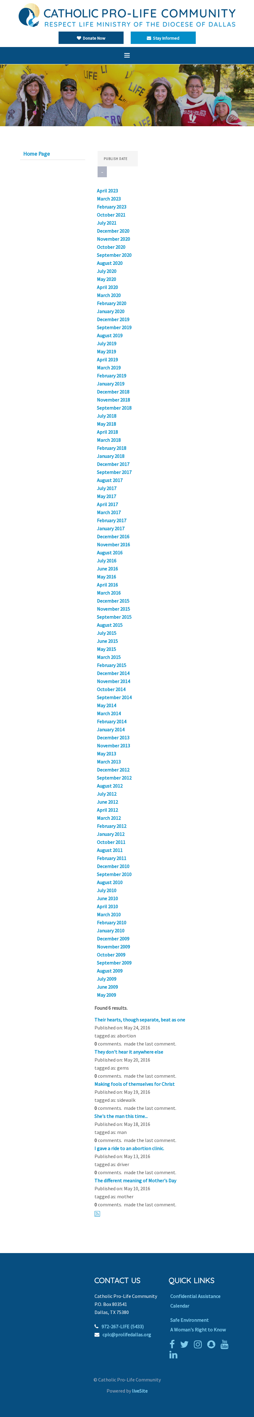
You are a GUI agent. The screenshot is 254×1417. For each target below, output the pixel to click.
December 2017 (113, 464)
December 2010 (113, 866)
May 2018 (106, 424)
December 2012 (113, 769)
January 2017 (111, 528)
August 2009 (110, 971)
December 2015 (113, 601)
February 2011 (111, 858)
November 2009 (113, 946)
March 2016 (109, 593)
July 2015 (106, 633)
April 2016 (107, 585)
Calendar (179, 1306)
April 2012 (107, 810)
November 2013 (113, 745)
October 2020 (111, 247)
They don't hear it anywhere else (128, 1052)
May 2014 (106, 705)
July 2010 (106, 890)
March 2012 (109, 818)
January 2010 (111, 930)
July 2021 (106, 223)
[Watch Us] (226, 1344)
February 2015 (111, 665)
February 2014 (111, 721)
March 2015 (109, 657)
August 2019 (110, 335)
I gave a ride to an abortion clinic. (129, 1148)
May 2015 (106, 649)
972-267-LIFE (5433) (123, 1326)
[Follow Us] (185, 1344)
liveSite (140, 1391)
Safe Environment (189, 1320)
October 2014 (111, 689)
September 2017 (114, 472)
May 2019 (106, 351)
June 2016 (107, 568)
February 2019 (111, 375)
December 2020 (113, 231)
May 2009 (106, 995)
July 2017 (106, 488)
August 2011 (110, 850)
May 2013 (106, 753)
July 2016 (106, 560)
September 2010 (114, 874)
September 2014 (114, 697)
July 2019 (106, 343)
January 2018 (111, 456)
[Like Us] (173, 1344)
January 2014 (111, 729)
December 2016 (113, 536)
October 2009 (111, 954)
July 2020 (106, 271)
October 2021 (111, 215)
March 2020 (109, 295)
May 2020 (106, 279)
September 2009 (114, 963)
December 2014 (113, 673)
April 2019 (107, 359)
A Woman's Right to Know (198, 1329)
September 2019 (114, 327)
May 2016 (106, 576)
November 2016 (113, 544)
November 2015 (113, 609)
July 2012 (106, 794)
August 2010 (110, 882)
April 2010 (107, 906)
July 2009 (106, 979)
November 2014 (113, 681)
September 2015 (114, 617)
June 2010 (107, 898)
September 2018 (114, 408)
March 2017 (109, 512)
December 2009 (113, 938)
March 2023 (109, 198)
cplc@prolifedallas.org (127, 1334)
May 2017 (106, 496)
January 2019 (111, 383)
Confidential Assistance (195, 1296)
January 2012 (111, 834)
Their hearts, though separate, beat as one (139, 1019)
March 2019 (109, 367)
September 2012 (114, 778)
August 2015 (110, 625)
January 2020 (111, 311)
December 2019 (113, 319)
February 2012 (111, 826)
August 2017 (110, 480)
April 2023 (107, 190)
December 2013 (113, 737)
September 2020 (114, 255)
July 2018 (106, 416)
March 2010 (109, 914)
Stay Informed (165, 38)
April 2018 (107, 432)
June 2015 (107, 641)
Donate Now (93, 38)
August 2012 (110, 786)
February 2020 (111, 303)
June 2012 (107, 802)
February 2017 (111, 520)
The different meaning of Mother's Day (135, 1180)
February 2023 (111, 207)
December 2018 (113, 392)
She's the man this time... (121, 1116)
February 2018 (111, 448)
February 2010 (111, 922)
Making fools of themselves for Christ (134, 1084)
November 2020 (113, 239)
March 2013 (109, 761)
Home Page (36, 153)
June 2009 (107, 987)
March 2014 (109, 713)
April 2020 (107, 287)
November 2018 (113, 400)
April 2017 (107, 504)
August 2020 (110, 263)
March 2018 (109, 440)
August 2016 (110, 552)
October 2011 (111, 842)
